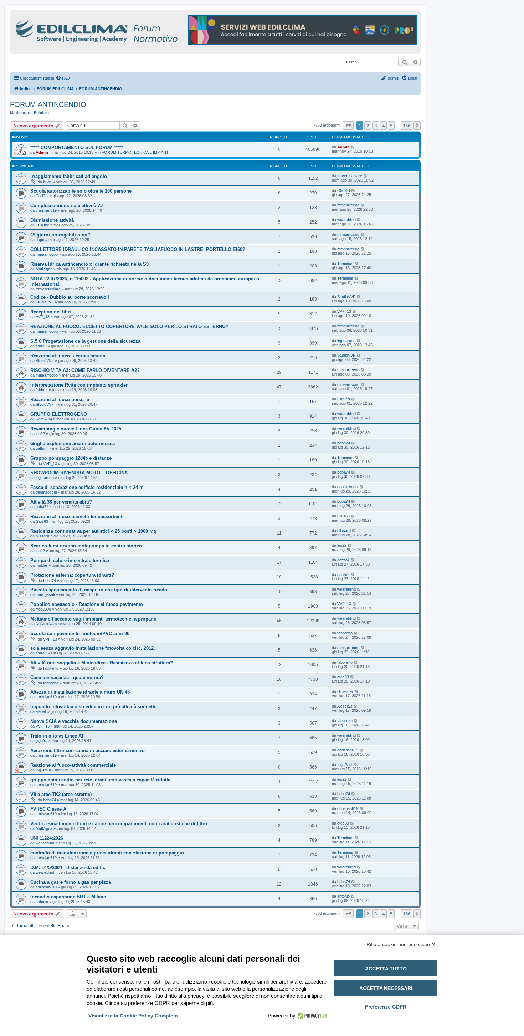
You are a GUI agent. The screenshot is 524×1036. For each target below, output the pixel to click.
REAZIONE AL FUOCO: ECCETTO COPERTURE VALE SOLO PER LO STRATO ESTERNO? (129, 326)
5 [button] (391, 125)
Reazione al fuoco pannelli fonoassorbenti (77, 516)
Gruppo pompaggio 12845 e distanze (71, 458)
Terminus (345, 263)
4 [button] (383, 125)
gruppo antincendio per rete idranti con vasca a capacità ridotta (100, 779)
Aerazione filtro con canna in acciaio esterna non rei (88, 750)
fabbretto (43, 390)
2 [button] (367, 125)
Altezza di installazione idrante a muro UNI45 (80, 692)
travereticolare (349, 176)
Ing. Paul (43, 770)
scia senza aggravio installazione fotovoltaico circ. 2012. (92, 648)
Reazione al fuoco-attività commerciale (73, 765)
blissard (42, 536)
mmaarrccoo (348, 205)
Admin (42, 152)
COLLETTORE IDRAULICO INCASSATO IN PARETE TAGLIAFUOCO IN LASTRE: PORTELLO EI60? (137, 249)
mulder (41, 565)
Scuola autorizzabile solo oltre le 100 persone (81, 191)
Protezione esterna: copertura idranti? (72, 575)
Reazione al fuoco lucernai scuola (67, 355)
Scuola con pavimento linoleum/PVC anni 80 (79, 633)
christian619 (46, 210)
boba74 (343, 443)
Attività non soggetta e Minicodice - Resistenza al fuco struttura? (101, 662)
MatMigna (44, 269)
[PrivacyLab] (311, 1015)
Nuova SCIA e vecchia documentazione (73, 721)
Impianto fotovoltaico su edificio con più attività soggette (93, 706)
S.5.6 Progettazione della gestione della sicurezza (85, 341)
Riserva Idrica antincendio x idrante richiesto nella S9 (89, 264)
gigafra (41, 741)
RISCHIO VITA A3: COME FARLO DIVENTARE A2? (85, 370)
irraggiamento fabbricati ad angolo (68, 176)
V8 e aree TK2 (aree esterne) (61, 794)
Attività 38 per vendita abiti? (61, 502)
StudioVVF (45, 302)
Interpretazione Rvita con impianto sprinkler (79, 385)
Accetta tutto (386, 968)
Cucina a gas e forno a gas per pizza (70, 882)
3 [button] (375, 125)
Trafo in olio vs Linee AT (57, 736)
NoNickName (47, 624)
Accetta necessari (385, 988)
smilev (41, 346)
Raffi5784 (44, 419)
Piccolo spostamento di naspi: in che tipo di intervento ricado (98, 589)
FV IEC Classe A (48, 809)
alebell (41, 711)
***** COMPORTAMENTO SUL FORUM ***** (76, 147)
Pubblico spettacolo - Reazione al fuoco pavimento (86, 604)
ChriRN (42, 196)
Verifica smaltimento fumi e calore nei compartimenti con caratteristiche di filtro (118, 823)
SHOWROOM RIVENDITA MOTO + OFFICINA (79, 472)
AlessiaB (344, 706)
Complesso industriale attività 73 (66, 205)
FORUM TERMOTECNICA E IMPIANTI (136, 152)
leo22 (40, 434)
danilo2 (343, 574)
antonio (42, 901)
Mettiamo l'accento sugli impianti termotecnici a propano (93, 619)
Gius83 (42, 521)
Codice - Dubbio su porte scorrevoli (69, 297)
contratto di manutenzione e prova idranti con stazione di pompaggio (107, 853)
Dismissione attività (52, 220)
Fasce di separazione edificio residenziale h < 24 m (87, 487)
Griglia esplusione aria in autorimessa (72, 443)
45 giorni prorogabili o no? (60, 235)
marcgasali (45, 594)
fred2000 (43, 609)
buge (47, 182)
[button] (348, 125)
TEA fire (42, 225)
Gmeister (345, 691)
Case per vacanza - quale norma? (67, 677)
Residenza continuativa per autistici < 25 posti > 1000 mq (93, 531)
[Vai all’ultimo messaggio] (353, 147)
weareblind (346, 220)
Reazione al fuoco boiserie (59, 399)
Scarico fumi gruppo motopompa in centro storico (86, 545)
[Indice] (127, 30)
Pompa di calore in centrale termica (69, 560)
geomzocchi (46, 492)
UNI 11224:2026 (46, 838)
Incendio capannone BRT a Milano (68, 896)
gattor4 (42, 448)
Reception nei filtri (50, 312)
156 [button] (406, 125)
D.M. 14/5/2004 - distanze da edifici (68, 867)
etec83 (343, 677)
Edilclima (41, 113)
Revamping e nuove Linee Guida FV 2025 (75, 429)
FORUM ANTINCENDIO (48, 104)
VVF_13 (43, 317)
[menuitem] (63, 78)
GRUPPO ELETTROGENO (58, 414)
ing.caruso (346, 340)
